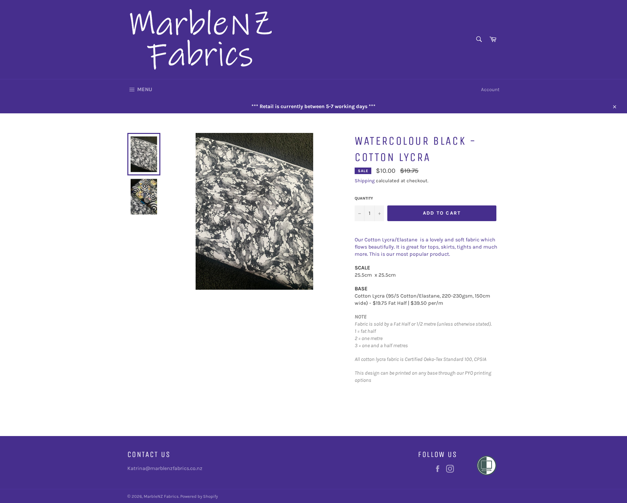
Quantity (364, 198)
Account (490, 89)
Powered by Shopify (199, 496)
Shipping (365, 181)
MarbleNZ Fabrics (161, 496)
